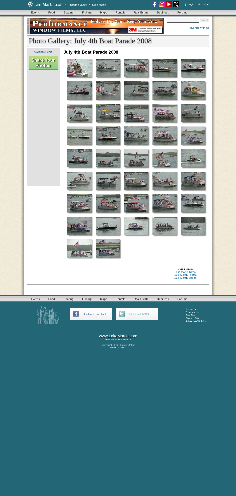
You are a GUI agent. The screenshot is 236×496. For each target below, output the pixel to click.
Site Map (191, 315)
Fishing (87, 12)
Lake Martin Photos (185, 274)
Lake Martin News (185, 271)
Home (205, 4)
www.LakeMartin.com (118, 336)
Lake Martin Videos (185, 277)
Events (35, 12)
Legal (123, 347)
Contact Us (192, 312)
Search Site (192, 318)
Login (191, 4)
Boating (68, 12)
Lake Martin (99, 4)
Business (163, 12)
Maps (103, 12)
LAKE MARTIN (115, 339)
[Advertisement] (43, 127)
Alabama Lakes (78, 4)
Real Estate (141, 12)
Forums (182, 12)
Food (51, 12)
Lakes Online (127, 344)
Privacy (113, 347)
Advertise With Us (199, 27)
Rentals (120, 12)
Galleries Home (43, 51)
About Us (191, 309)
